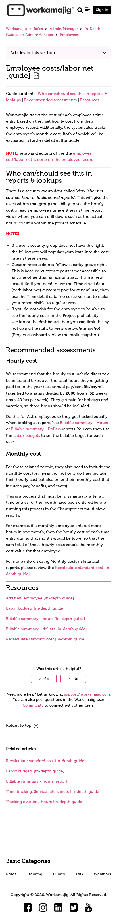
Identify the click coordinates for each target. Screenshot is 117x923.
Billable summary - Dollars (36, 429)
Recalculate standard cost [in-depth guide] (46, 639)
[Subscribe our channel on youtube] (89, 907)
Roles (38, 29)
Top (66, 910)
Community (33, 705)
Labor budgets (26, 435)
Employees (69, 35)
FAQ (79, 874)
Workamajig (16, 29)
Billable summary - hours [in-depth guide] (45, 618)
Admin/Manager (64, 29)
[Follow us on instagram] (43, 907)
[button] (87, 10)
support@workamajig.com (87, 694)
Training (34, 874)
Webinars (102, 874)
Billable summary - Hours (84, 422)
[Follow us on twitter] (74, 907)
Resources (89, 100)
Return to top (19, 725)
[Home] (40, 9)
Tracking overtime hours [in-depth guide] (44, 801)
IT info (59, 874)
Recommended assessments (50, 100)
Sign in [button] (102, 10)
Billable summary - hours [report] (37, 781)
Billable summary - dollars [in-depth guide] (46, 629)
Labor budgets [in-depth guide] (35, 608)
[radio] (44, 679)
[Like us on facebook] (28, 907)
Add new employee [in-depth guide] (40, 598)
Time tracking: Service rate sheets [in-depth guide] (53, 791)
